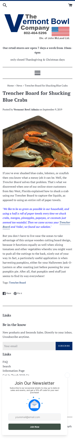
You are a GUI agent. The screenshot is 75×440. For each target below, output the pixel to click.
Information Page (14, 371)
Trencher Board (17, 282)
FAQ (5, 362)
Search (7, 366)
